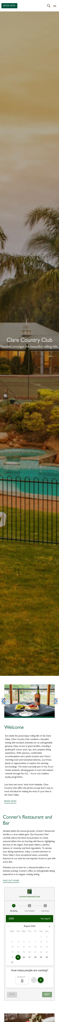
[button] (3, 701)
